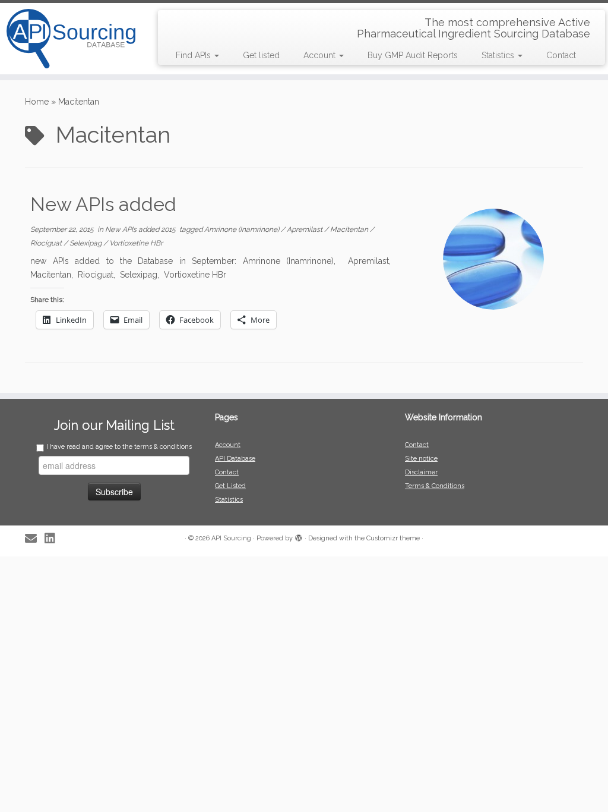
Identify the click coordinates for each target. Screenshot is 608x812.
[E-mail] (35, 539)
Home (37, 101)
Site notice (421, 458)
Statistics (499, 55)
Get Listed (230, 486)
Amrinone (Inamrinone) (242, 229)
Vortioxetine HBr (136, 243)
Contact (561, 55)
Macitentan (350, 229)
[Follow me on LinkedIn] (54, 539)
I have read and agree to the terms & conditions (119, 447)
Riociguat (47, 243)
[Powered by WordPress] (298, 536)
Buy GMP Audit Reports (413, 55)
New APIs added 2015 (141, 229)
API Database (235, 458)
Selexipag (86, 243)
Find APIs (194, 55)
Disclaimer (421, 472)
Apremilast (305, 229)
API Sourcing (231, 538)
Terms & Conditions (434, 486)
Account (320, 55)
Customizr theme (393, 538)
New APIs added (103, 204)
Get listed (261, 55)
